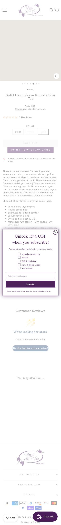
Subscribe (30, 284)
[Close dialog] (55, 232)
